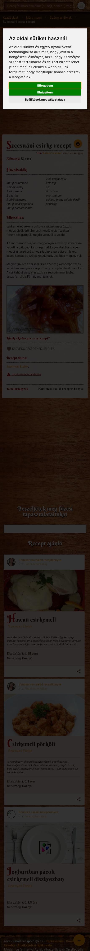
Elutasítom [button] (45, 92)
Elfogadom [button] (45, 85)
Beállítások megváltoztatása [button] (45, 99)
